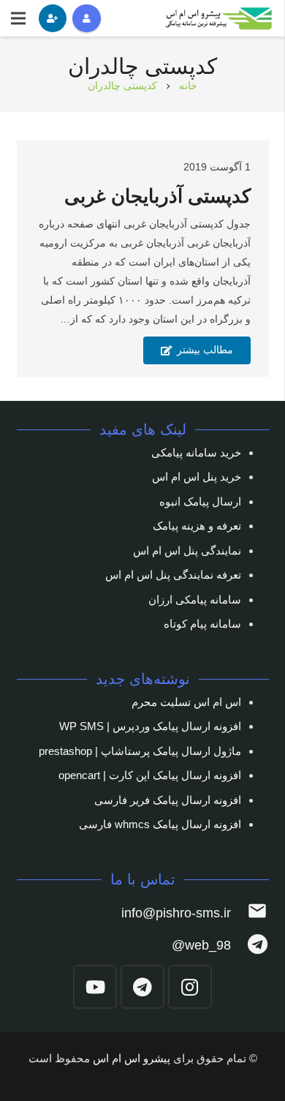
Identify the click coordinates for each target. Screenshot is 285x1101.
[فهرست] (18, 18)
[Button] (86, 18)
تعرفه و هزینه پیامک (197, 525)
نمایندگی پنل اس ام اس (187, 550)
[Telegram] (142, 987)
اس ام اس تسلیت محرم (186, 702)
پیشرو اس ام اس (131, 1058)
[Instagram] (190, 987)
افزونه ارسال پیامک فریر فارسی (167, 800)
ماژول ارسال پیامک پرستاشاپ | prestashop (140, 751)
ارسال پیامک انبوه (200, 501)
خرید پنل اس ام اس (196, 476)
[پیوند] (219, 18)
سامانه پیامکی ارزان (194, 599)
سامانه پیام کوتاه (202, 623)
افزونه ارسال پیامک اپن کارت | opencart (149, 775)
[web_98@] (249, 946)
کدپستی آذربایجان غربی (157, 196)
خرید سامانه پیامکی (196, 452)
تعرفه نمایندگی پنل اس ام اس (173, 574)
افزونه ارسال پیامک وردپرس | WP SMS (150, 726)
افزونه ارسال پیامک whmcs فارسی (160, 824)
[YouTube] (95, 987)
